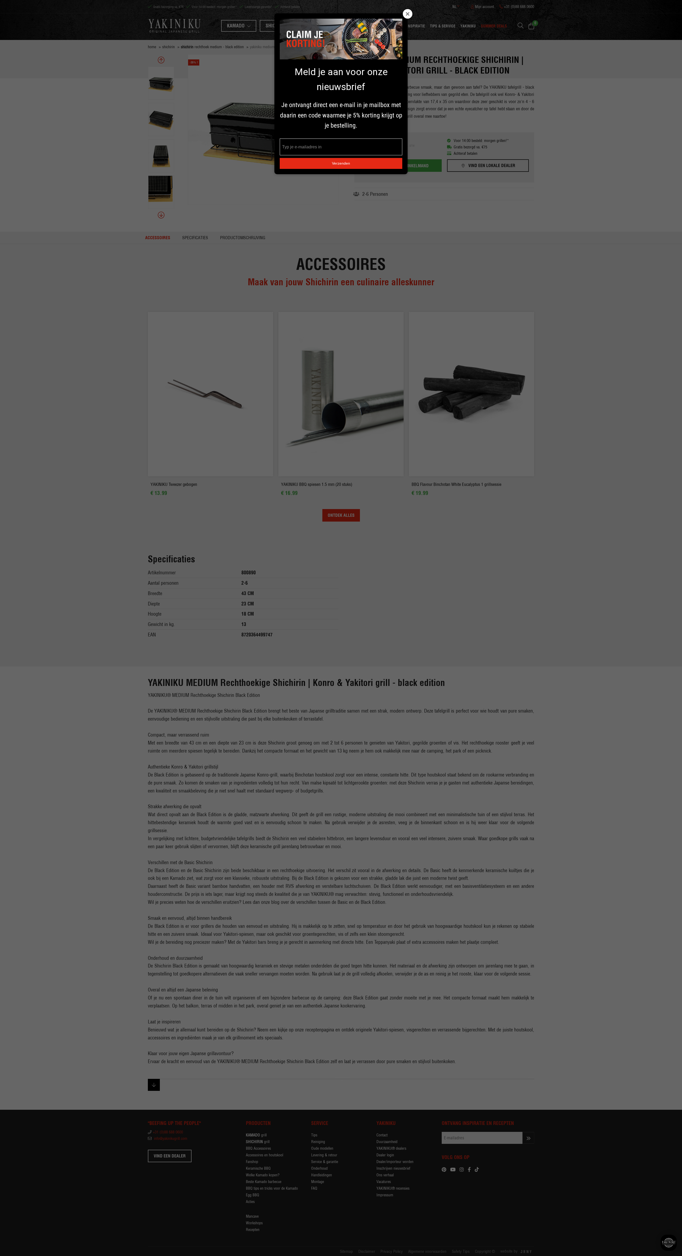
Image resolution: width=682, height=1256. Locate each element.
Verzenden (341, 163)
